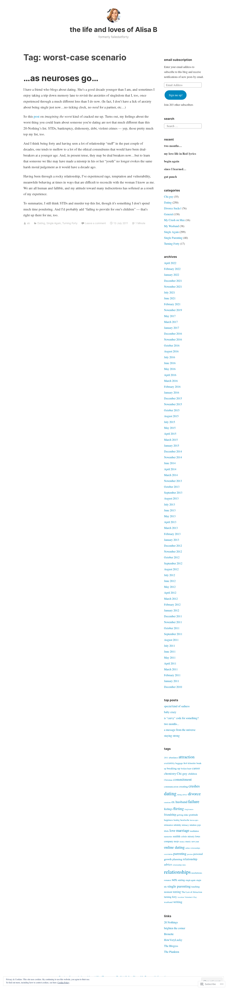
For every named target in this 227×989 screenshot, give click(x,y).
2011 (166, 757)
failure (193, 801)
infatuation (168, 825)
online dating (174, 847)
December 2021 (173, 280)
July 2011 (169, 645)
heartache (184, 820)
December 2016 (173, 333)
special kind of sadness (177, 706)
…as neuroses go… (60, 78)
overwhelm (168, 854)
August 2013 (171, 498)
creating (183, 786)
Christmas (168, 780)
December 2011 (173, 616)
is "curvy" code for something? (181, 718)
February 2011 (172, 675)
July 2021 (169, 292)
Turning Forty (69, 223)
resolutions (196, 872)
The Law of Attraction (192, 892)
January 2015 (171, 445)
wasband (168, 902)
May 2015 (170, 428)
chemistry (170, 773)
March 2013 (171, 528)
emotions (167, 802)
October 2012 (171, 557)
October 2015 (171, 410)
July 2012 (169, 575)
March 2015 (171, 439)
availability (169, 763)
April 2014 (170, 469)
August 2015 (171, 416)
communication (171, 786)
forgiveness (189, 809)
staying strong (172, 735)
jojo (199, 824)
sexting (181, 880)
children (192, 773)
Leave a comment (95, 223)
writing (177, 902)
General (168, 214)
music (188, 841)
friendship (170, 814)
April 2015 (170, 433)
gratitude (193, 814)
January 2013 (171, 540)
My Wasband (171, 226)
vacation (181, 897)
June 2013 (170, 510)
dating (170, 793)
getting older (182, 814)
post (36, 116)
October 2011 (171, 628)
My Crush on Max (174, 220)
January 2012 (171, 610)
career (196, 768)
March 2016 (171, 381)
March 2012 (171, 598)
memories (168, 836)
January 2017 (171, 327)
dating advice (182, 794)
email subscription (178, 60)
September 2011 (173, 634)
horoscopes (194, 820)
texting (177, 892)
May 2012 (170, 587)
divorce (194, 793)
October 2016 (171, 345)
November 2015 (173, 404)
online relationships (192, 848)
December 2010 (173, 687)
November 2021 (173, 286)
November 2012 (173, 551)
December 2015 (173, 398)
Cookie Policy (63, 982)
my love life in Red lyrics (180, 153)
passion (190, 854)
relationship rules (179, 865)
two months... (171, 724)
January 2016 (171, 392)
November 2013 (173, 481)
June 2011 (170, 651)
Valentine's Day (191, 897)
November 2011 (173, 622)
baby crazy (170, 712)
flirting (178, 808)
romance (167, 880)
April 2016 (170, 375)
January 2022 (171, 274)
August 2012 (171, 569)
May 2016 (170, 369)
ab (28, 223)
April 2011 (170, 663)
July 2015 (169, 422)
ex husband (179, 801)
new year (195, 841)
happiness (168, 820)
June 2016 (170, 363)
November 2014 (173, 457)
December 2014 (173, 451)
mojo (176, 841)
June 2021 (170, 298)
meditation (194, 830)
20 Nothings (171, 922)
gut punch (170, 176)
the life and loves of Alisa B (113, 29)
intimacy (185, 825)
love (172, 830)
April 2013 (170, 522)
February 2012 (172, 604)
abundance (173, 757)
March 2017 (171, 322)
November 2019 (173, 310)
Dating (41, 223)
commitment (182, 779)
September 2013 (173, 492)
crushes (194, 786)
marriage (182, 830)
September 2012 (173, 563)
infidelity (177, 824)
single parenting (179, 886)
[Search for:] (183, 125)
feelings (168, 809)
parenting (179, 853)
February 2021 (172, 304)
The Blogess (171, 946)
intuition (193, 824)
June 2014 (170, 463)
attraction (187, 757)
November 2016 (173, 339)
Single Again (53, 223)
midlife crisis (180, 836)
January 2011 (171, 681)
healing (177, 820)
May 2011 (170, 657)
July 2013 (169, 504)
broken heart (186, 768)
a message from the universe (179, 730)
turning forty (170, 897)
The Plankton (171, 952)
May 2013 (170, 516)
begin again (171, 161)
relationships (177, 871)
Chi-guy (168, 196)
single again (190, 880)
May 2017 (170, 316)
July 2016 (169, 357)
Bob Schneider (190, 763)
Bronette (169, 934)
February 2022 (172, 269)
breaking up (173, 768)
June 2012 (170, 581)
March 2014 (171, 475)
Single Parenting (173, 238)
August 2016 (171, 351)
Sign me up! (175, 95)
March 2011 (171, 669)
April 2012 (170, 592)
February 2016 (172, 386)
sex (174, 879)
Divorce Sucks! (172, 208)
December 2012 (173, 545)
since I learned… (175, 169)
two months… (173, 146)
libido (166, 831)
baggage (179, 763)
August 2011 (171, 640)
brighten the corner (174, 928)
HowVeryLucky (173, 940)
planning (177, 859)
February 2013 (172, 534)
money (182, 841)
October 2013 (171, 486)
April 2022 (170, 263)
